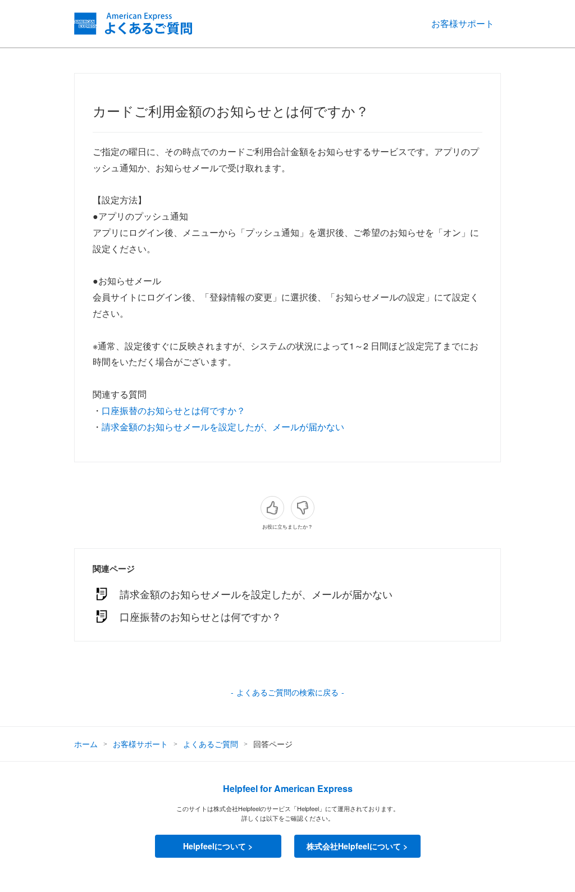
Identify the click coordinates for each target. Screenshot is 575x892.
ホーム (86, 743)
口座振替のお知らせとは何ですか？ (173, 410)
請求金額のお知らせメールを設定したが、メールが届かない (223, 426)
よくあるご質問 (210, 743)
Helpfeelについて (214, 846)
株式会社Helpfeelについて (354, 846)
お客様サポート (462, 23)
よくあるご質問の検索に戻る (287, 692)
